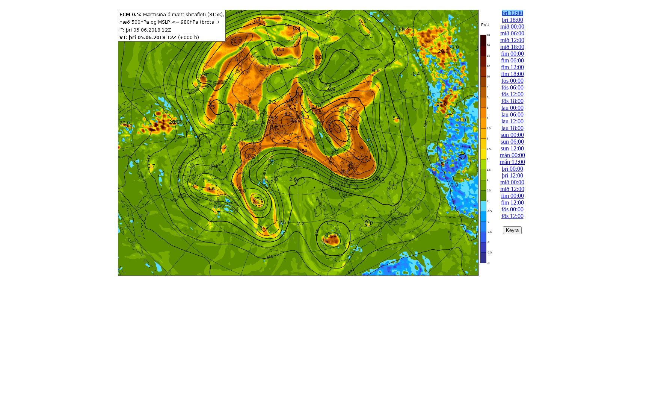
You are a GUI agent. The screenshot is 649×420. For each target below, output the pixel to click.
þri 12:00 (512, 13)
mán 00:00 (512, 155)
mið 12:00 (512, 40)
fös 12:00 (512, 94)
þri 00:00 (512, 168)
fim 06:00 (512, 60)
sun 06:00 (512, 141)
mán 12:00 (512, 162)
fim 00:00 (512, 53)
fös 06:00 (512, 87)
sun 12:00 (512, 148)
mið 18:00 (512, 47)
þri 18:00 (512, 20)
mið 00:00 (512, 26)
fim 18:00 (512, 74)
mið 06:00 (512, 33)
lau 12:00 (512, 121)
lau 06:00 (512, 114)
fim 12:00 (512, 67)
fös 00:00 (512, 80)
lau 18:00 (512, 128)
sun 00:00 (512, 135)
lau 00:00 (512, 108)
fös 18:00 (512, 101)
